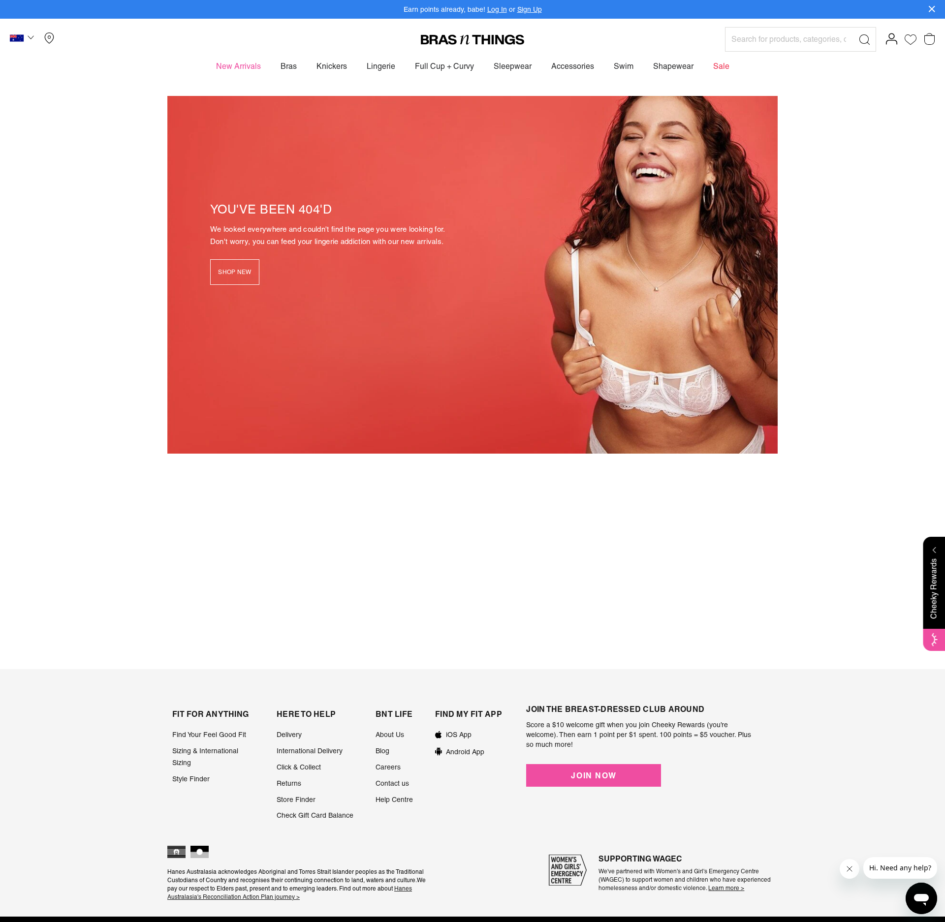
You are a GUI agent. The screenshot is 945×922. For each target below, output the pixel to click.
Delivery (289, 734)
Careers (388, 767)
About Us (390, 734)
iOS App (459, 734)
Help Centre (394, 799)
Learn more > (726, 888)
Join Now (593, 775)
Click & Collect (299, 767)
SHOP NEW (234, 272)
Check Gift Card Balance (315, 815)
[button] (23, 39)
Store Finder (296, 799)
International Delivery (310, 751)
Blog (382, 751)
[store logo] (472, 39)
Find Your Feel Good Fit (209, 734)
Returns (289, 783)
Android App (465, 752)
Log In (497, 9)
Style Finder (191, 779)
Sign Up (529, 9)
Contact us (392, 783)
